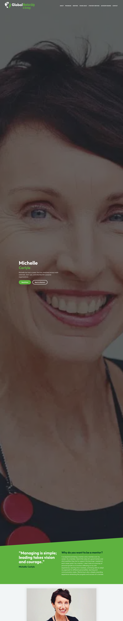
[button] (61, 608)
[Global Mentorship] (20, 5)
